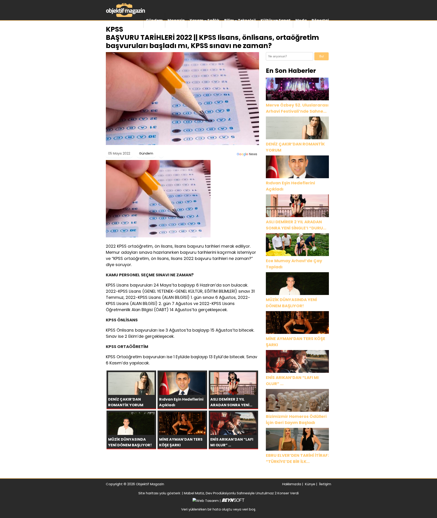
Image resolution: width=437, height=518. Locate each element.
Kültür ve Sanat (276, 20)
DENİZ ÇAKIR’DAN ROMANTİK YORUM (295, 147)
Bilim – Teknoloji (240, 20)
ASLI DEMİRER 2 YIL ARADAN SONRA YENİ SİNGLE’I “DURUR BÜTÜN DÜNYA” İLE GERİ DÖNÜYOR (296, 225)
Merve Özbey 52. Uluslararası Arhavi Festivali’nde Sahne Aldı (297, 108)
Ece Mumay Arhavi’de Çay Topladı (294, 264)
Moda (301, 20)
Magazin (176, 20)
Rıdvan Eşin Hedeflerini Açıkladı (290, 186)
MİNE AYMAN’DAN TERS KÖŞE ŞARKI (295, 342)
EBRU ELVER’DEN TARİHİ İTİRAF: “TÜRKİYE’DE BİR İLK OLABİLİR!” (297, 458)
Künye (310, 484)
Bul (321, 56)
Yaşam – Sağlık (204, 20)
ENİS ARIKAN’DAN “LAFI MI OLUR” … (292, 380)
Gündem (154, 20)
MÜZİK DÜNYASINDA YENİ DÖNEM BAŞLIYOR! (291, 303)
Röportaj (320, 20)
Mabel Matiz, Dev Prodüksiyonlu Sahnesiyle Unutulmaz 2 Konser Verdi (241, 493)
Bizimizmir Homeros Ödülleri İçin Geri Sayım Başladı (296, 419)
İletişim (325, 484)
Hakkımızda (291, 484)
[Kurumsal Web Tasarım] (233, 500)
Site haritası (148, 493)
